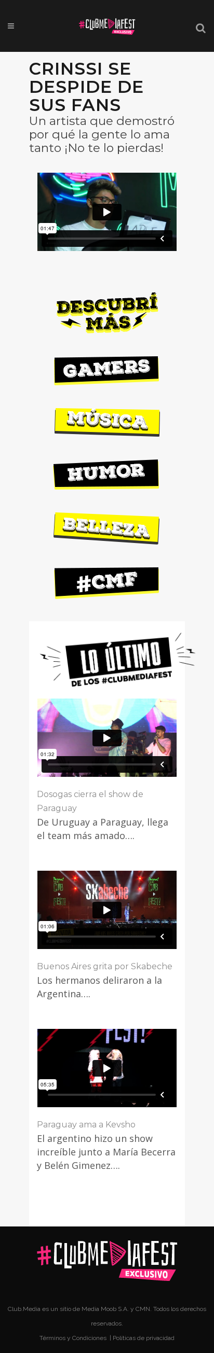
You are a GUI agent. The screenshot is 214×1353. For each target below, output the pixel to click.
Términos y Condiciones (73, 1338)
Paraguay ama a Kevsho (86, 1124)
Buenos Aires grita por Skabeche (104, 966)
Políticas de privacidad (144, 1338)
